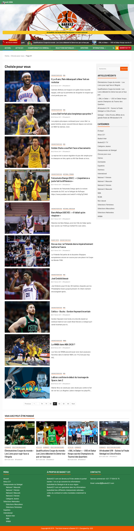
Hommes (101, 170)
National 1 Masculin (69, 208)
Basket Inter (55, 240)
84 (68, 404)
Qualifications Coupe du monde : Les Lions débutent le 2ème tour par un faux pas (41, 42)
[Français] (4, 3)
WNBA (64, 340)
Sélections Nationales (65, 48)
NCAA (100, 197)
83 (64, 404)
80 (50, 404)
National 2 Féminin (104, 185)
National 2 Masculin (105, 189)
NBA (64, 75)
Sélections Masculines (106, 209)
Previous (28, 404)
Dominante (102, 162)
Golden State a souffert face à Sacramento (71, 148)
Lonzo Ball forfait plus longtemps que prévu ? (72, 113)
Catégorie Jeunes (104, 146)
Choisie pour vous (56, 75)
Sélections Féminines (106, 205)
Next (73, 404)
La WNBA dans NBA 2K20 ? (63, 344)
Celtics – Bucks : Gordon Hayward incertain (70, 311)
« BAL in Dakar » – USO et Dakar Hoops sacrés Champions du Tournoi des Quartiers (112, 101)
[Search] (113, 48)
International (98, 48)
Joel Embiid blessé (59, 278)
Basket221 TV (103, 142)
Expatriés (84, 48)
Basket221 (67, 86)
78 (42, 404)
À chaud (100, 131)
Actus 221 (19, 48)
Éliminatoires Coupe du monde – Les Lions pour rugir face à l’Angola (19, 453)
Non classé (102, 201)
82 (59, 404)
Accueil (8, 48)
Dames (100, 158)
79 (46, 404)
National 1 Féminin (68, 174)
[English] (2, 3)
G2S (91, 528)
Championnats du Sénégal (38, 48)
